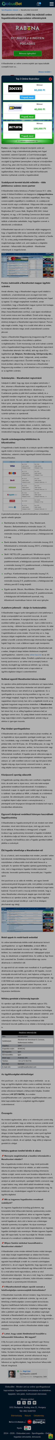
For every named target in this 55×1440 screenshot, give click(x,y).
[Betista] (15, 127)
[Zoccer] (15, 88)
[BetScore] (15, 107)
